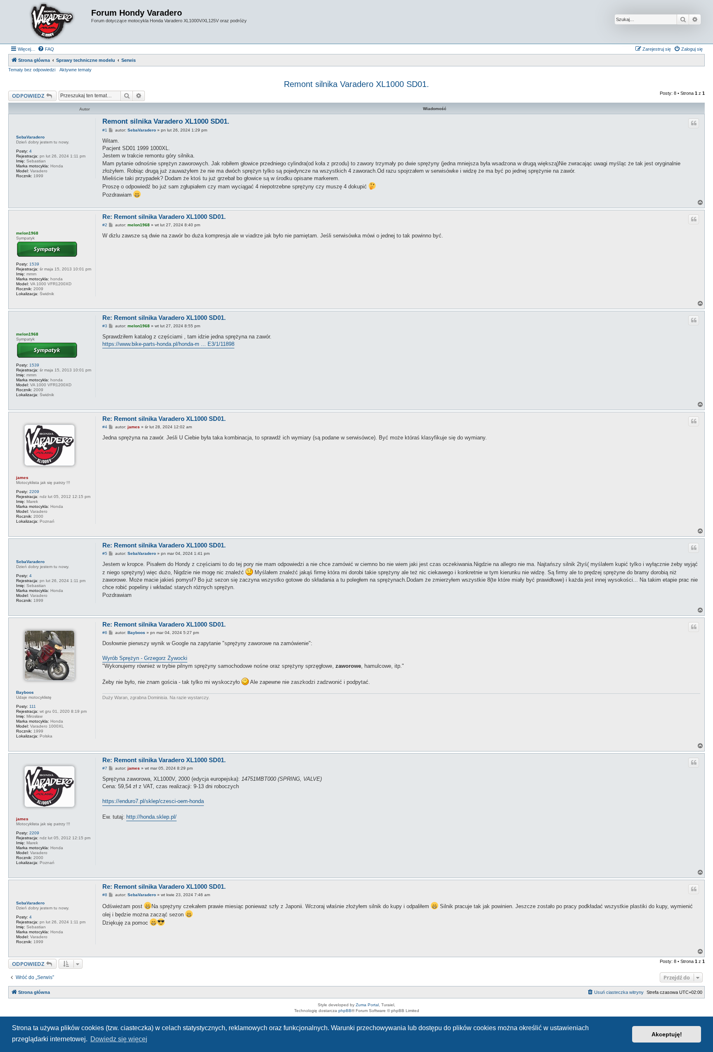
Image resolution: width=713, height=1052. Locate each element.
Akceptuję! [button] (667, 1034)
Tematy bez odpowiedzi (31, 69)
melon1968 (27, 233)
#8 (104, 894)
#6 (104, 632)
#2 (104, 225)
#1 (104, 130)
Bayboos (25, 692)
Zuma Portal (367, 1005)
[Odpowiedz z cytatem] (693, 123)
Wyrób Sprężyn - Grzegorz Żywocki (144, 658)
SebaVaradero (30, 137)
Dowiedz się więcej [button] (118, 1039)
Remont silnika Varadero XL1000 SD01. (356, 84)
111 (32, 706)
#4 (104, 427)
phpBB (345, 1010)
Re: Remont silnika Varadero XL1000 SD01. (164, 216)
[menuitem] (46, 49)
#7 (104, 768)
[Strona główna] (50, 22)
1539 (34, 264)
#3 (104, 326)
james (22, 477)
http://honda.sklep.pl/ (151, 817)
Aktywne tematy (75, 69)
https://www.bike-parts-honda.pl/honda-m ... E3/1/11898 (168, 344)
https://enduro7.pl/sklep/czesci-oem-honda (153, 801)
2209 (34, 491)
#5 (104, 553)
